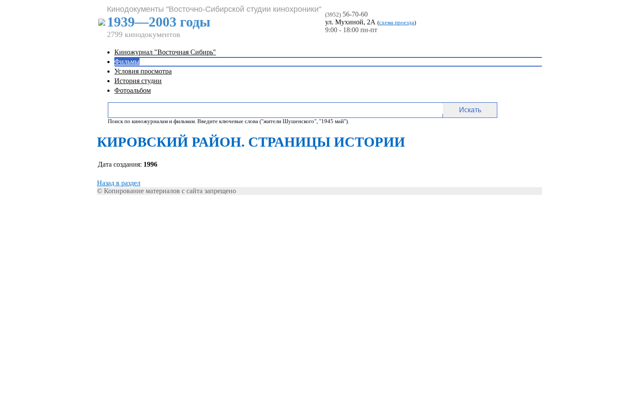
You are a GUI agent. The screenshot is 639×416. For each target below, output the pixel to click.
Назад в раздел (118, 183)
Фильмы (127, 61)
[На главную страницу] (101, 23)
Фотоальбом (132, 90)
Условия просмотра (143, 71)
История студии (138, 80)
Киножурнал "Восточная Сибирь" (165, 52)
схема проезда (396, 22)
